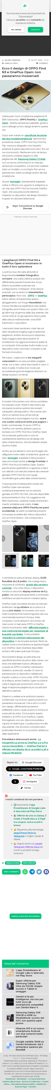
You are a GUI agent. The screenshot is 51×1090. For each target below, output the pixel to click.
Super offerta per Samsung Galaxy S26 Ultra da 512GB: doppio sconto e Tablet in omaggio (29, 986)
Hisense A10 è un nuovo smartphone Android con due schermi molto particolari (30, 1032)
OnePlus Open (12, 863)
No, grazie (16, 30)
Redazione (11, 1079)
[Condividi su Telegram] (32, 871)
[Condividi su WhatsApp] (25, 871)
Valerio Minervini (12, 60)
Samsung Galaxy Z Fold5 (31, 159)
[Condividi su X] (39, 871)
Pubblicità (41, 1084)
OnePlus (8, 63)
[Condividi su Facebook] (46, 871)
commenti (43, 63)
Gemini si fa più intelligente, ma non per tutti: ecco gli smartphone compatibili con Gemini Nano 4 (30, 1002)
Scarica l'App (21, 1087)
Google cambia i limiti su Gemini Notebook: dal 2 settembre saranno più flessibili (30, 1045)
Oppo (15, 63)
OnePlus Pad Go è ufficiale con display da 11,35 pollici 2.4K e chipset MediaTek (25, 749)
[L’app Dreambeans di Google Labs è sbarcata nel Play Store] (10, 972)
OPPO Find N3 (29, 863)
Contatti (32, 1087)
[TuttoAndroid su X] (15, 781)
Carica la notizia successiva (25, 916)
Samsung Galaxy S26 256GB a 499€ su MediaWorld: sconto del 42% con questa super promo (30, 1018)
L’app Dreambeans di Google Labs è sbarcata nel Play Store (30, 973)
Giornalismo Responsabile (23, 1084)
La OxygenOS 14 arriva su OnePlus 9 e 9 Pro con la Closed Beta (25, 742)
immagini (15, 181)
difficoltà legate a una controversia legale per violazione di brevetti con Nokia (25, 631)
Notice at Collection (31, 1082)
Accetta (35, 30)
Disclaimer (22, 1079)
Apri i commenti (11, 872)
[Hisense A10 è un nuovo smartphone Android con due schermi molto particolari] (10, 1032)
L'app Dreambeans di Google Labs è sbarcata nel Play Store (30, 808)
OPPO (31, 295)
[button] (10, 560)
